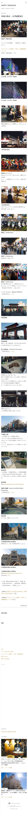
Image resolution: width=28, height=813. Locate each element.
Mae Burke (18, 806)
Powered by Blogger (15, 803)
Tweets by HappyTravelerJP (8, 731)
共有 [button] (2, 649)
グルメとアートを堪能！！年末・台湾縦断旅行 (12, 654)
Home (2, 8)
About (12, 8)
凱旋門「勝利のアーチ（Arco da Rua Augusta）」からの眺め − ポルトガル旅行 (14, 792)
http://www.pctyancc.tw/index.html (13, 573)
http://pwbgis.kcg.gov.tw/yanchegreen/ (14, 484)
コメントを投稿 (8, 767)
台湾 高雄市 (6, 658)
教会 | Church (4, 656)
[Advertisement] (14, 714)
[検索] (26, 2)
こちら (12, 294)
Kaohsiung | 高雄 (9, 651)
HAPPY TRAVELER (8, 5)
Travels (7, 8)
